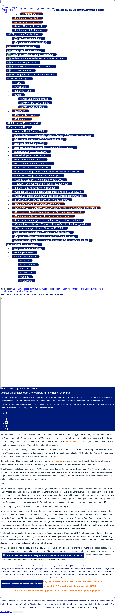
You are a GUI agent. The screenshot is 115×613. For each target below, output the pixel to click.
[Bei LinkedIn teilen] (6, 423)
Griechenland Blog (80, 289)
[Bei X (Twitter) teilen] (6, 417)
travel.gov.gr (57, 461)
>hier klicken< (71, 441)
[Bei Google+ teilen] (6, 420)
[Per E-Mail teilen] (6, 430)
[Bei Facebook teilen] (6, 413)
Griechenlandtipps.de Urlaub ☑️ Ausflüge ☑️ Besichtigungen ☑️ (41, 289)
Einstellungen (6, 612)
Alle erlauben (18, 612)
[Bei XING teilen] (6, 426)
